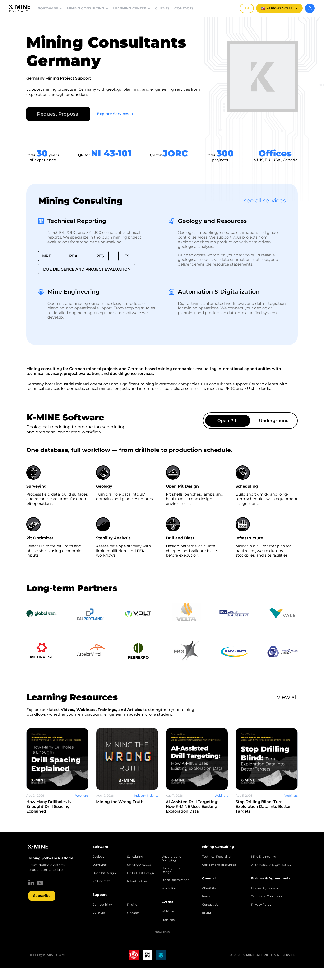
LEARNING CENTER (129, 8)
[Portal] (310, 8)
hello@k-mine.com (46, 955)
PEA (73, 256)
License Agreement (265, 888)
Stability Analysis (139, 865)
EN (246, 8)
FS (127, 256)
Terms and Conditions (266, 896)
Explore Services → (115, 114)
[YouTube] (40, 883)
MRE (46, 256)
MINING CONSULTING (85, 8)
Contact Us (210, 904)
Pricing (132, 904)
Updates (133, 913)
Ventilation (169, 888)
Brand (206, 912)
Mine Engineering (73, 291)
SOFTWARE (48, 8)
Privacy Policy (261, 904)
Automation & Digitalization (218, 291)
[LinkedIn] (31, 882)
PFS (100, 256)
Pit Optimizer (102, 881)
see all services (265, 200)
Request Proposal (58, 114)
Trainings (168, 919)
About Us (209, 888)
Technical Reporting (76, 220)
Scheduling (135, 856)
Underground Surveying (171, 858)
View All (287, 697)
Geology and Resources (212, 220)
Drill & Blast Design (140, 873)
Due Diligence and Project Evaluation (86, 269)
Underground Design (171, 870)
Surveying (100, 864)
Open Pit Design (104, 873)
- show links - (162, 932)
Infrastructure (137, 881)
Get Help (99, 912)
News (206, 896)
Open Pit (226, 420)
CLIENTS (162, 8)
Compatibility (102, 904)
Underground (274, 420)
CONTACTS (184, 8)
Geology (98, 856)
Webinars (168, 911)
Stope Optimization (175, 880)
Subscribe (42, 895)
